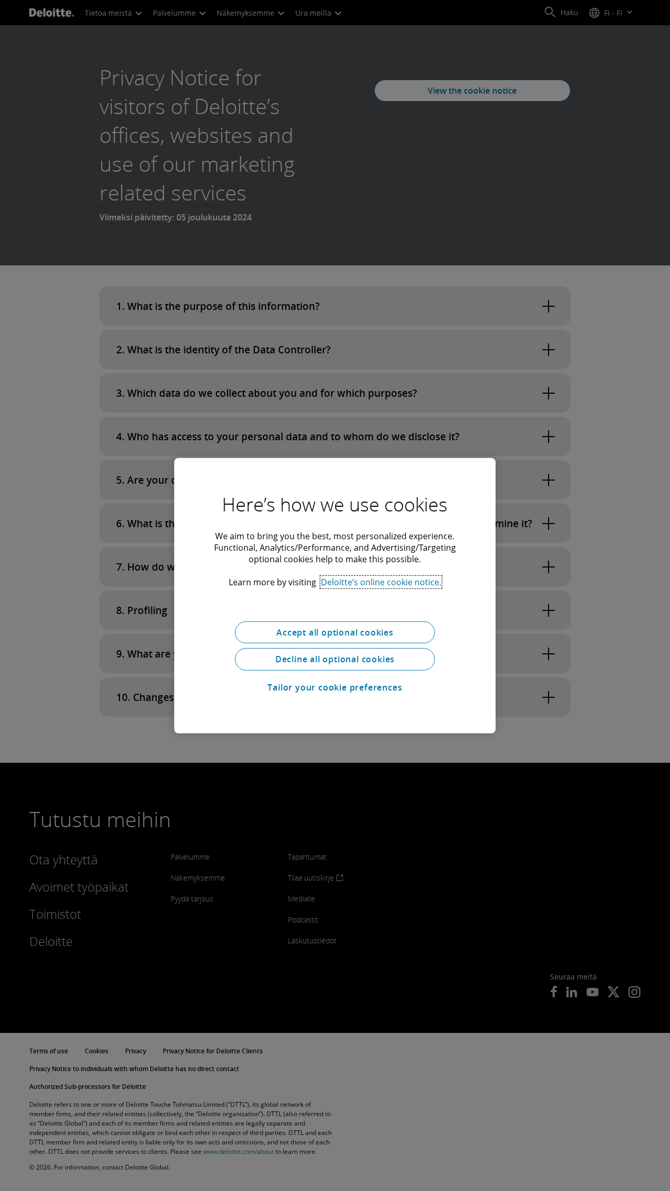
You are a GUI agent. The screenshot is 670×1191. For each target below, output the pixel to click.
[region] (335, 595)
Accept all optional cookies (335, 632)
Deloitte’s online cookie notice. (381, 581)
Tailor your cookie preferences (334, 687)
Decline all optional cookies (335, 659)
